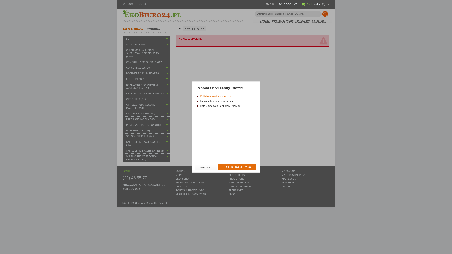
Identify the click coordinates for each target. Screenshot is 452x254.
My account (288, 4)
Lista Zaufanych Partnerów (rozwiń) (220, 105)
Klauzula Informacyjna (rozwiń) (217, 100)
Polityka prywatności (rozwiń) (216, 96)
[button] (206, 167)
